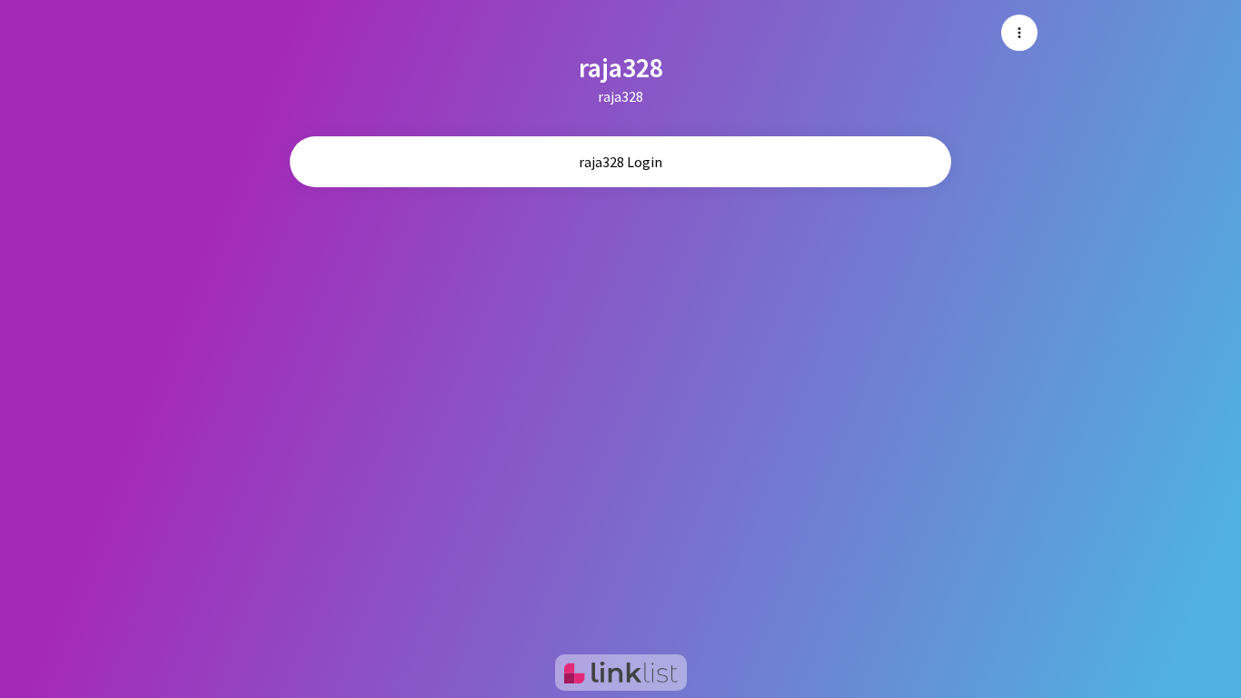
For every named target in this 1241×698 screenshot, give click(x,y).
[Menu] (1019, 33)
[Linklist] (621, 672)
